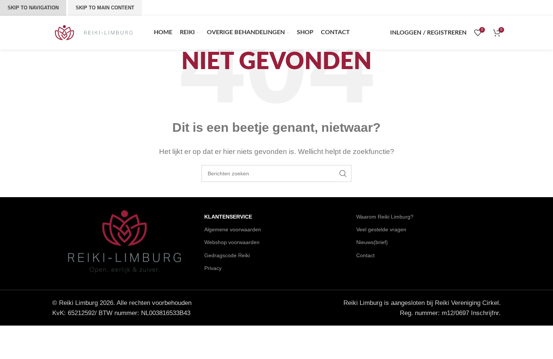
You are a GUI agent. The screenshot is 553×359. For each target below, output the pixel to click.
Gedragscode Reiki (227, 255)
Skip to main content (105, 8)
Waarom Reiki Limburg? (384, 217)
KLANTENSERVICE (228, 217)
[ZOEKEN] (343, 173)
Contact (365, 255)
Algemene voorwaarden (232, 229)
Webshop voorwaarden (232, 242)
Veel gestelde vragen (381, 229)
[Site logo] (93, 32)
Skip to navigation (33, 8)
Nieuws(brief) (372, 242)
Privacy (213, 268)
